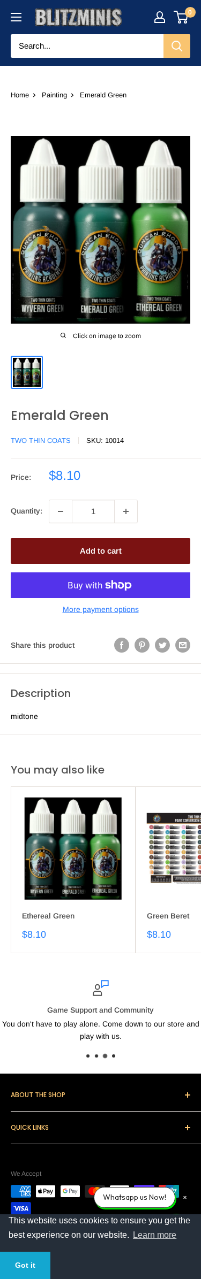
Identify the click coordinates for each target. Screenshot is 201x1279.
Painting (54, 95)
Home (20, 95)
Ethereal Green (48, 916)
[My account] (159, 17)
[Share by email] (182, 645)
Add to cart (101, 550)
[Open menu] (16, 17)
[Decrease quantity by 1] (60, 511)
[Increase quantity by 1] (126, 511)
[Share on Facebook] (121, 645)
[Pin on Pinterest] (142, 645)
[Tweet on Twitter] (162, 645)
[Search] (176, 46)
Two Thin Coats (41, 440)
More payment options (101, 609)
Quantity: (26, 511)
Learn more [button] (154, 1234)
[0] (181, 17)
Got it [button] (25, 1265)
